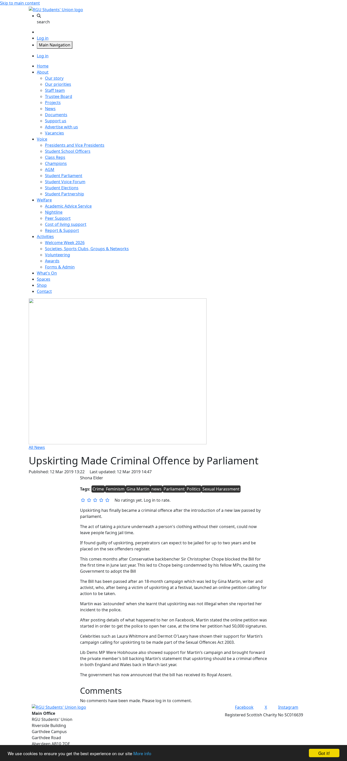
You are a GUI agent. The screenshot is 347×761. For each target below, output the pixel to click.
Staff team (55, 90)
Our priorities (58, 84)
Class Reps (55, 157)
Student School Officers (67, 151)
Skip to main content (20, 3)
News (50, 108)
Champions (56, 163)
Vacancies (54, 133)
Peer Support (58, 218)
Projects (53, 102)
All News (37, 447)
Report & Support (62, 230)
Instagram (288, 707)
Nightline (53, 212)
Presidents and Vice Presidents (74, 145)
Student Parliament (63, 175)
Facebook (244, 707)
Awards (52, 261)
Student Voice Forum (65, 181)
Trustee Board (58, 96)
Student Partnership (64, 194)
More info (142, 753)
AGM (49, 169)
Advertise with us (61, 127)
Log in (43, 38)
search (43, 22)
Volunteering (57, 255)
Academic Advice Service (68, 206)
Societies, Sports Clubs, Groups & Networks (87, 248)
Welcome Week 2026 (65, 242)
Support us (55, 121)
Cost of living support (65, 224)
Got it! (324, 753)
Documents (56, 114)
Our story (54, 78)
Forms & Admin (60, 267)
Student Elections (61, 188)
